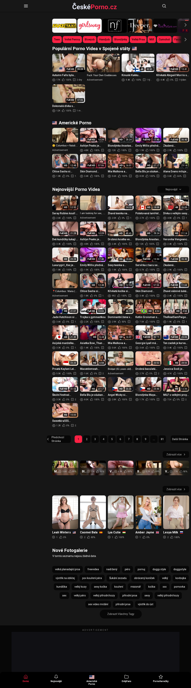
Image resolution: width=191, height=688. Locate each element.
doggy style (159, 569)
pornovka (179, 586)
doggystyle (179, 569)
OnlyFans (126, 681)
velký (165, 578)
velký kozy (80, 586)
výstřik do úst (145, 604)
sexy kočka (100, 586)
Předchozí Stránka (57, 439)
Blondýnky (120, 39)
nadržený (111, 569)
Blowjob (90, 39)
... (154, 439)
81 (162, 439)
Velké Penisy (72, 39)
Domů (26, 681)
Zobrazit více (174, 454)
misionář (136, 586)
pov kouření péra (92, 578)
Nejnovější (56, 681)
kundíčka (62, 586)
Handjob (104, 39)
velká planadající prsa (67, 569)
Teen (57, 39)
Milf (151, 39)
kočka (151, 586)
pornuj (141, 569)
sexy (147, 595)
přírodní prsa (129, 595)
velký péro (80, 595)
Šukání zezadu (118, 578)
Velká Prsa (138, 39)
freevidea (93, 569)
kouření (118, 586)
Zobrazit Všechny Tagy (120, 613)
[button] (182, 25)
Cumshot (164, 39)
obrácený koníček (144, 578)
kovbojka (181, 578)
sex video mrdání (98, 604)
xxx (165, 586)
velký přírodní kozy (104, 595)
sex (64, 595)
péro (127, 569)
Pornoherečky (160, 681)
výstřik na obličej (65, 578)
